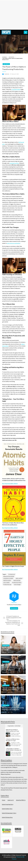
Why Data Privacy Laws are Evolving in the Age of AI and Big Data (13, 708)
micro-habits (6, 582)
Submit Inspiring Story (7, 804)
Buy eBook (15, 483)
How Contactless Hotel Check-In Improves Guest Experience (12, 688)
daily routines (19, 578)
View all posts (14, 608)
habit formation (7, 580)
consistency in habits (8, 578)
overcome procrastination (13, 243)
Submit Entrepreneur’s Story (9, 813)
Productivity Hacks (16, 582)
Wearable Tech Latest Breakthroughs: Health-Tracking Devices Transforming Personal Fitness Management (12, 666)
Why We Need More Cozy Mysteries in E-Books (13, 649)
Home (3, 800)
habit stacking (17, 580)
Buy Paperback (6, 483)
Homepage (4, 57)
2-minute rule (11, 574)
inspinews (6, 74)
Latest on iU (11, 800)
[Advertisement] (14, 15)
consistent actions (14, 163)
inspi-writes (11, 57)
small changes (17, 584)
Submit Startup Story (7, 817)
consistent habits (16, 89)
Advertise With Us (20, 800)
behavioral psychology (8, 576)
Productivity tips (7, 584)
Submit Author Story (7, 808)
